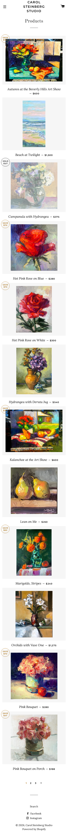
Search (34, 806)
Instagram (35, 818)
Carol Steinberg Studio (34, 6)
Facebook (35, 813)
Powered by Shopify (34, 829)
